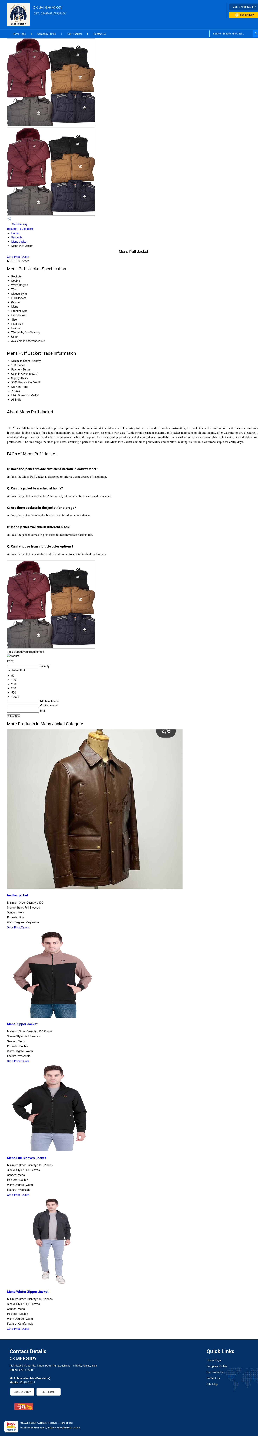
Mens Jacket (19, 241)
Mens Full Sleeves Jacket (26, 1158)
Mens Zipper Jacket (22, 1024)
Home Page (19, 34)
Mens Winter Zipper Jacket (27, 1292)
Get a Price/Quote (18, 256)
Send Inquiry (20, 224)
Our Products (74, 34)
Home (15, 233)
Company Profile (46, 34)
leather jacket (17, 895)
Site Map (212, 1384)
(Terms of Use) (66, 1423)
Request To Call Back (20, 228)
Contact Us (100, 34)
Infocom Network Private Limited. (64, 1427)
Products (16, 237)
